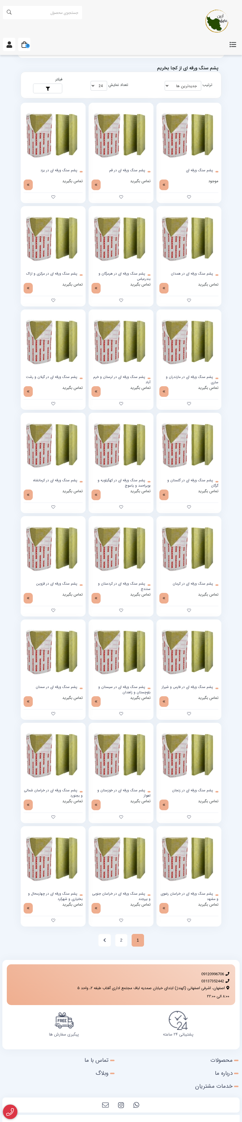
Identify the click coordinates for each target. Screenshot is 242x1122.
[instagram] (121, 1106)
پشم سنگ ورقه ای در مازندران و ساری (192, 379)
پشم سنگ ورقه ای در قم (127, 170)
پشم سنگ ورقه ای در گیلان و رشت (51, 377)
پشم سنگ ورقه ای (199, 170)
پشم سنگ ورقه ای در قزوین (56, 583)
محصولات (221, 1060)
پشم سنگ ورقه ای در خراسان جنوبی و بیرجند (121, 896)
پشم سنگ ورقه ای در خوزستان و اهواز (124, 793)
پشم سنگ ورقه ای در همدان (192, 273)
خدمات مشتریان (214, 1086)
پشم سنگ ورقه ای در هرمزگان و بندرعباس (125, 276)
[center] (9, 12)
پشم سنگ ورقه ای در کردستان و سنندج (124, 586)
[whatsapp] (136, 1106)
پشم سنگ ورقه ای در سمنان (56, 687)
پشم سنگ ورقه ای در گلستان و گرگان (192, 483)
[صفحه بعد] (104, 940)
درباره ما (224, 1073)
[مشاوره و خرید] (10, 1112)
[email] (106, 1106)
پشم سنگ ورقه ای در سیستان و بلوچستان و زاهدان (124, 689)
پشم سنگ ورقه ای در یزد (58, 170)
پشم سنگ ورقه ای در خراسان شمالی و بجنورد (53, 793)
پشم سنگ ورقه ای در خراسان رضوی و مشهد (189, 896)
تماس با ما (96, 1060)
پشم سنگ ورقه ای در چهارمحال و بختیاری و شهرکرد (55, 896)
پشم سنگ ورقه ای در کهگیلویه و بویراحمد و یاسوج (124, 483)
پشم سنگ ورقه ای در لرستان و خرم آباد (122, 379)
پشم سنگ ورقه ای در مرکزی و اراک (51, 273)
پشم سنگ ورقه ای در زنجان (192, 790)
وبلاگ (102, 1073)
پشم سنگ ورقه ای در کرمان (193, 583)
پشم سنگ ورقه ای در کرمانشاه (55, 480)
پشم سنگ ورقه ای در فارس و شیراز (187, 687)
